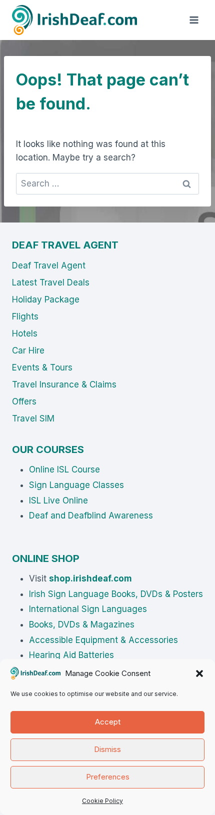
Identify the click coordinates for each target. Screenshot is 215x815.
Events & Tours (42, 367)
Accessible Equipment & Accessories (103, 640)
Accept (107, 721)
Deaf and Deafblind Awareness (91, 515)
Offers (24, 401)
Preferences (108, 777)
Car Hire (28, 351)
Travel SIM (33, 419)
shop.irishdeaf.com (90, 579)
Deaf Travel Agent (49, 265)
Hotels (25, 333)
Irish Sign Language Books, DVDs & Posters (116, 594)
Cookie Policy (102, 800)
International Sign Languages (88, 609)
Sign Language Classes (76, 485)
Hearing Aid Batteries (71, 655)
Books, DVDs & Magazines (81, 625)
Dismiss (107, 749)
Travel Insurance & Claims (64, 385)
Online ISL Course (64, 469)
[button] (199, 673)
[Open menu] (193, 20)
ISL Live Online (58, 501)
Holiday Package (46, 299)
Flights (25, 317)
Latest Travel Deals (51, 283)
